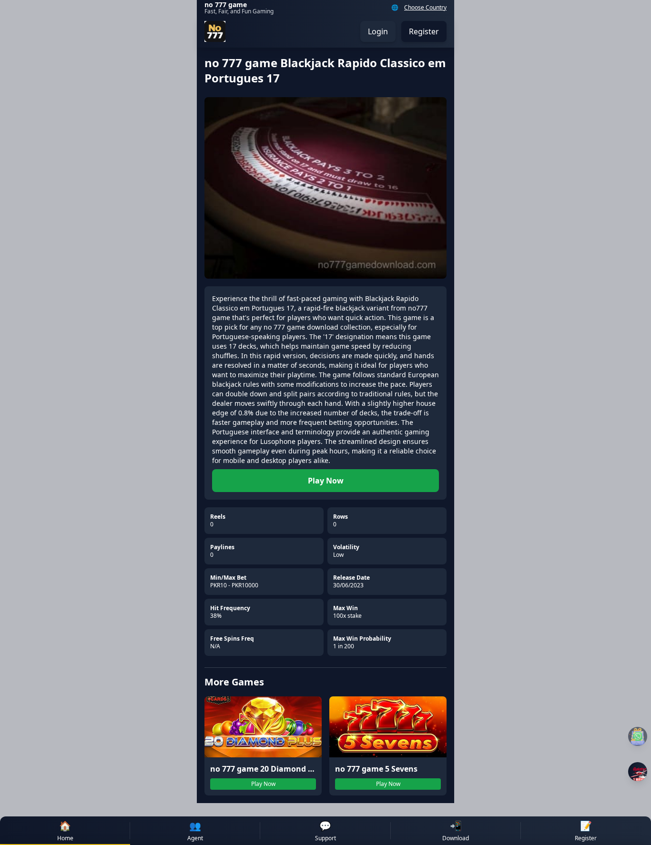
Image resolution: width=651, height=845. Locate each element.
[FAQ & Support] (637, 736)
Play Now (326, 480)
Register (424, 31)
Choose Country (425, 7)
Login (378, 31)
